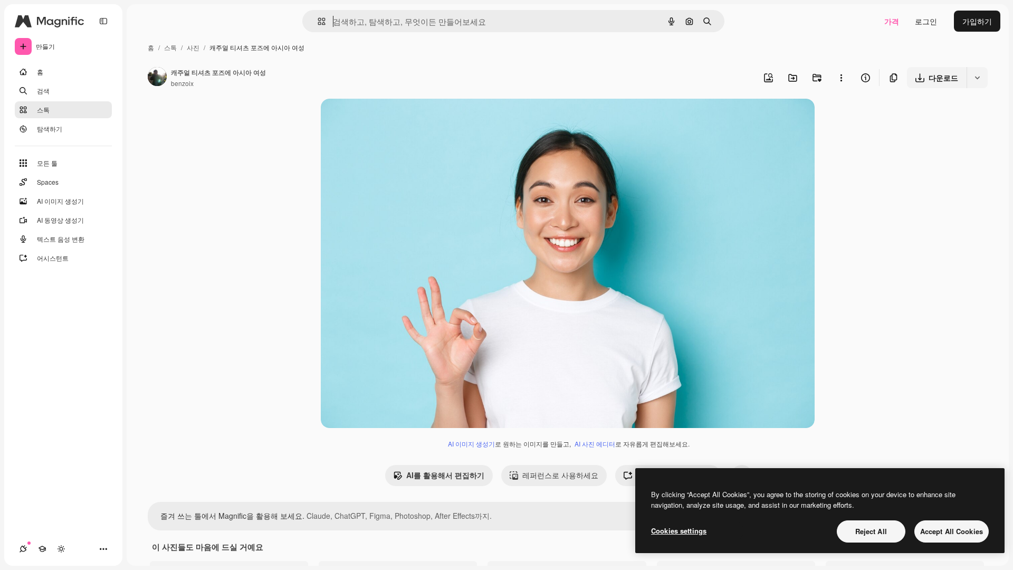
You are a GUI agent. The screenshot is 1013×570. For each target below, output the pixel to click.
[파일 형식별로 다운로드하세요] (977, 77)
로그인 (926, 21)
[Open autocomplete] (317, 21)
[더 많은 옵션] (841, 77)
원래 (381, 119)
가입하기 (977, 21)
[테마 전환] (61, 548)
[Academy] (42, 548)
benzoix (182, 83)
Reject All (871, 531)
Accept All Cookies (951, 531)
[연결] (23, 548)
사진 (193, 47)
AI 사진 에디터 (595, 443)
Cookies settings (678, 531)
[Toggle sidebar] (103, 21)
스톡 (170, 47)
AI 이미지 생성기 (471, 443)
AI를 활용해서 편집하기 (445, 475)
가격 (891, 21)
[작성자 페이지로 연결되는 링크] (157, 77)
